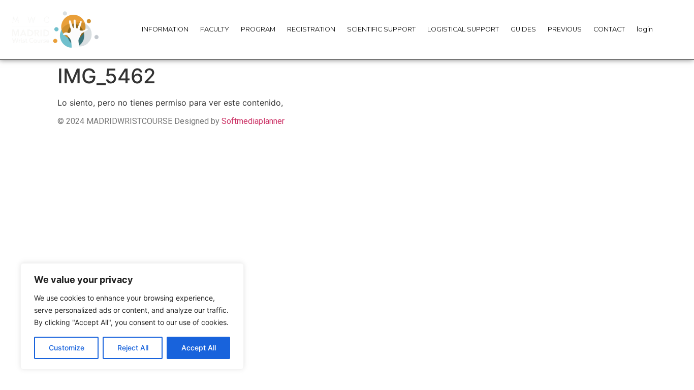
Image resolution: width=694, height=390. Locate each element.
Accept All (198, 347)
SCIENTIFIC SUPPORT (381, 29)
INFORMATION (165, 29)
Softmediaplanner (253, 121)
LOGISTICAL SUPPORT (463, 29)
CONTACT (609, 29)
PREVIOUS (565, 29)
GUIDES (523, 29)
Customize (66, 347)
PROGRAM (258, 29)
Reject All (132, 347)
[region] (132, 316)
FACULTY (214, 29)
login (645, 29)
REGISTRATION (311, 29)
